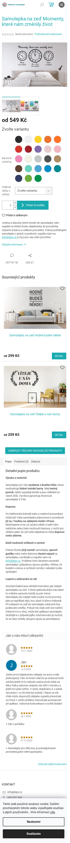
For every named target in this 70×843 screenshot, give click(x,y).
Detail (59, 356)
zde (52, 812)
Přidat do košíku (35, 205)
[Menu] (61, 4)
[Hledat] (42, 4)
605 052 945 (14, 797)
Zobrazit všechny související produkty (35, 450)
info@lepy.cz (9, 237)
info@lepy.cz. (13, 560)
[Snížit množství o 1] (15, 207)
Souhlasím (34, 834)
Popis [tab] (8, 461)
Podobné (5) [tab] (21, 461)
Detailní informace (12, 244)
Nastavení (33, 822)
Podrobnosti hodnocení (48, 34)
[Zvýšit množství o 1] (15, 203)
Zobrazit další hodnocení (52, 764)
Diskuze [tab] (35, 461)
